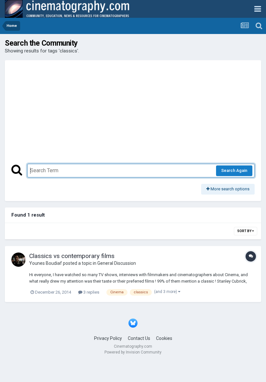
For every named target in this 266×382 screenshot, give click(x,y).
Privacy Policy (108, 338)
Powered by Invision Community (133, 352)
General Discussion (116, 263)
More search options (229, 188)
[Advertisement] (133, 115)
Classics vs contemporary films (72, 256)
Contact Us (139, 338)
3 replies (90, 292)
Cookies (164, 338)
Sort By (244, 231)
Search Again (234, 170)
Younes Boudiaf (45, 263)
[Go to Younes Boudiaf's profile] (18, 260)
